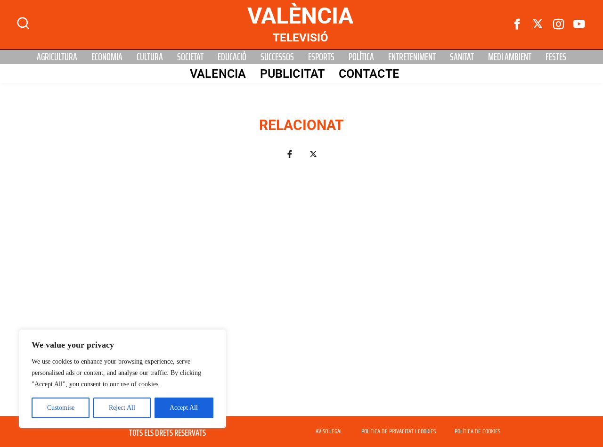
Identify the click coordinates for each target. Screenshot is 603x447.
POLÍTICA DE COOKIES (477, 431)
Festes (556, 57)
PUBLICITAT (292, 74)
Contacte (369, 74)
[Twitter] (538, 24)
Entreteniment (412, 57)
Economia (106, 57)
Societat (190, 57)
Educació (232, 57)
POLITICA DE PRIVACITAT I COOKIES (398, 431)
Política (361, 57)
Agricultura (57, 57)
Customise (60, 407)
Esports (321, 57)
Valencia (218, 74)
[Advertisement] (301, 293)
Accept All (184, 407)
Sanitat (462, 57)
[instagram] (559, 24)
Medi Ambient (509, 57)
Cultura (150, 57)
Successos (277, 57)
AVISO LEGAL (329, 431)
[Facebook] (517, 24)
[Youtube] (579, 24)
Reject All (122, 407)
